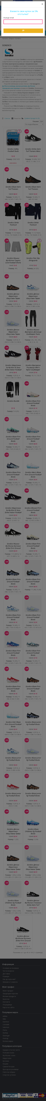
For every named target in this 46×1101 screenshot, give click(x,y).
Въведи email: (8, 18)
